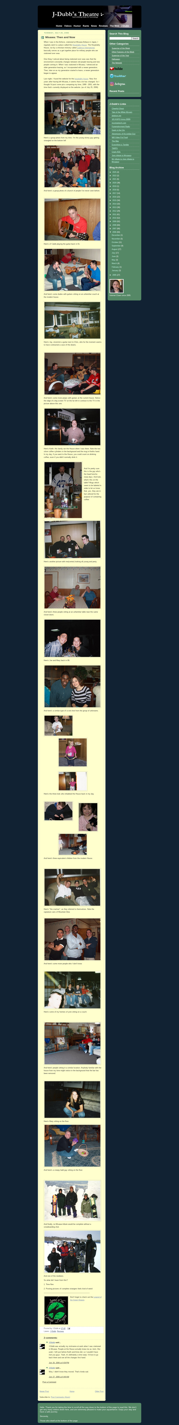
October (115, 242)
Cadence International (86, 48)
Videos (68, 26)
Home (59, 26)
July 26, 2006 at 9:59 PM (59, 1363)
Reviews (103, 26)
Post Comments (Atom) (60, 1397)
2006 (114, 232)
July (114, 253)
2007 (114, 229)
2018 (114, 190)
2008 (114, 225)
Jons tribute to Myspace (121, 155)
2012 (114, 211)
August (115, 249)
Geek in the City (118, 130)
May (114, 260)
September (116, 246)
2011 (114, 214)
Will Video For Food (120, 137)
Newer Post (44, 1391)
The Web (114, 26)
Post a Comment (49, 1382)
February (115, 267)
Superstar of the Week (121, 48)
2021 (114, 179)
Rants (86, 26)
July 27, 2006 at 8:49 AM (59, 1377)
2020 (114, 183)
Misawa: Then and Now (60, 37)
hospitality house (81, 79)
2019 (114, 186)
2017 (114, 193)
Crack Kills (116, 152)
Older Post (99, 1391)
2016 (114, 197)
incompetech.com (119, 123)
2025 (114, 172)
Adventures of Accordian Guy (124, 134)
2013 (114, 207)
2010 (114, 218)
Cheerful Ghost (118, 108)
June (114, 256)
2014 (114, 204)
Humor (77, 26)
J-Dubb (125, 26)
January (115, 270)
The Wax (115, 141)
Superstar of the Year (120, 56)
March (114, 263)
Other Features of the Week (123, 52)
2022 (114, 176)
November (116, 239)
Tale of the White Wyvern (122, 112)
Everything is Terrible (120, 145)
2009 (114, 221)
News (94, 26)
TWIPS (115, 148)
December (116, 235)
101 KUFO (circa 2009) (121, 119)
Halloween (116, 59)
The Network (117, 63)
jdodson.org (116, 116)
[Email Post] (68, 1328)
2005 (114, 275)
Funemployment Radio (121, 126)
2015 (114, 200)
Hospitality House (79, 45)
